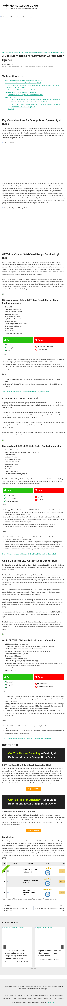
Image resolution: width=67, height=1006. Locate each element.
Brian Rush (43, 959)
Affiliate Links (32, 998)
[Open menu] (63, 5)
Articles (15, 52)
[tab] (31, 968)
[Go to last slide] (4, 947)
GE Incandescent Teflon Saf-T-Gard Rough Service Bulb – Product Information (33, 85)
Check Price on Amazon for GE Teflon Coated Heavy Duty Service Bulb (25, 391)
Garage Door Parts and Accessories (30, 52)
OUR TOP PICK (10, 97)
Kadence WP (51, 1002)
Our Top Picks (6, 52)
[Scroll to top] (62, 1003)
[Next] (62, 947)
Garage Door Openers (40, 995)
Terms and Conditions (57, 998)
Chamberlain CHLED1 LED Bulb (15, 87)
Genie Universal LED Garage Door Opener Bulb (20, 92)
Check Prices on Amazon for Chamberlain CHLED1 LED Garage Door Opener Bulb (29, 554)
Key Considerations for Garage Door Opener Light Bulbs (23, 80)
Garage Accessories (56, 995)
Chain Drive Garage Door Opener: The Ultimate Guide (14, 908)
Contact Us (21, 995)
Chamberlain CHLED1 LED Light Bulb (23, 107)
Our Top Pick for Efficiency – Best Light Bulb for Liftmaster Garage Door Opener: (34, 104)
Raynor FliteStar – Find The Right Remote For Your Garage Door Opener (49, 953)
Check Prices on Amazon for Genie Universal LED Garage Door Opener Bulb (27, 738)
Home (6, 995)
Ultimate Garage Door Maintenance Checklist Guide (50, 908)
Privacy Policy (43, 998)
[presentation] (17, 937)
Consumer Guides (20, 998)
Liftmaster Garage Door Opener (54, 52)
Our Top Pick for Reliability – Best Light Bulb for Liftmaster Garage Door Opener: (34, 99)
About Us (13, 995)
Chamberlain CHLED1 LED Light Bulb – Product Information (27, 90)
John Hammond (11, 962)
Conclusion (11, 109)
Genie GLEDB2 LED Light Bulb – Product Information (25, 95)
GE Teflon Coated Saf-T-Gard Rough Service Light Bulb (23, 83)
